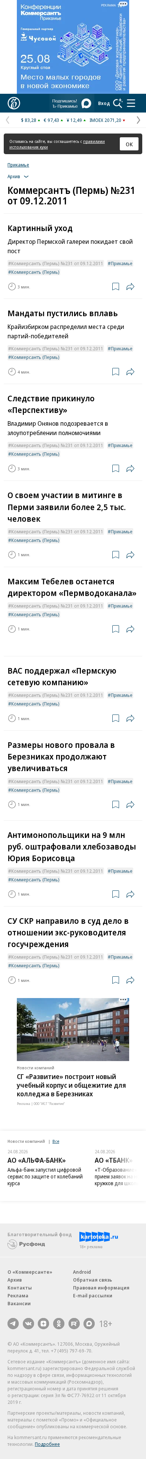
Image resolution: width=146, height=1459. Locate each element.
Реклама (17, 1295)
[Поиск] (118, 103)
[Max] (89, 1323)
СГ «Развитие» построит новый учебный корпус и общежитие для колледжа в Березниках (71, 1085)
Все (55, 1141)
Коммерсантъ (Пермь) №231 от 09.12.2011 (57, 263)
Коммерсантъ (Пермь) (35, 272)
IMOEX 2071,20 (105, 120)
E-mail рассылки (92, 1295)
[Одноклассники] (58, 1323)
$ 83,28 (28, 120)
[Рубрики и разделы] (131, 103)
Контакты (19, 1287)
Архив (14, 1279)
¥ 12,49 (74, 120)
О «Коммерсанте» (29, 1271)
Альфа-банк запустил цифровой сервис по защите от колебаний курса (45, 1176)
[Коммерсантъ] (13, 103)
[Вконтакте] (28, 1323)
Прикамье (18, 164)
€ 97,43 (51, 120)
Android (82, 1271)
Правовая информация (101, 1287)
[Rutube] (74, 1323)
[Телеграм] (13, 1323)
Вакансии (19, 1303)
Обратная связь (92, 1279)
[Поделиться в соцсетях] (130, 286)
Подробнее (47, 1444)
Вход (104, 103)
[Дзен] (43, 1323)
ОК (129, 144)
